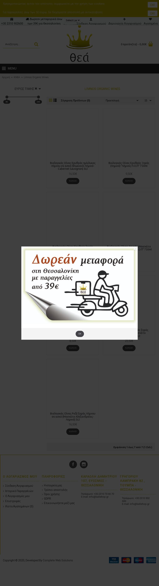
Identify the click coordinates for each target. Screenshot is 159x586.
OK (79, 334)
